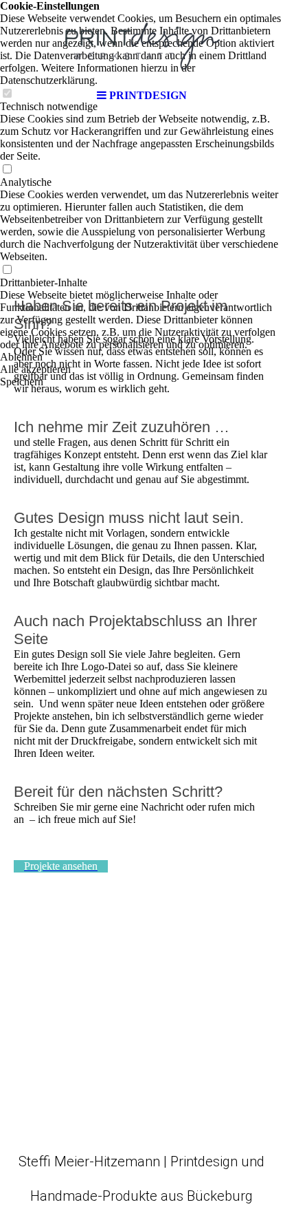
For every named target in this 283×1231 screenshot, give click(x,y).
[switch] (7, 169)
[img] (141, 41)
